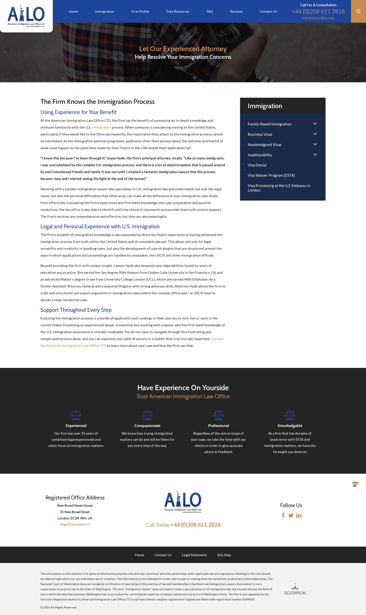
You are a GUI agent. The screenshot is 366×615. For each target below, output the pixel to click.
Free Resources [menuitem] (177, 11)
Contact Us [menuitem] (268, 11)
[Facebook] (283, 515)
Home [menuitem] (73, 11)
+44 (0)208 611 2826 (318, 11)
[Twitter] (291, 515)
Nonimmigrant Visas (265, 144)
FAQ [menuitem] (210, 11)
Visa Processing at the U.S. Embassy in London (279, 187)
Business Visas (260, 134)
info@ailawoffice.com (318, 18)
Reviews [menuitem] (236, 11)
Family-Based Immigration (270, 124)
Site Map (224, 555)
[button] (358, 11)
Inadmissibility (260, 155)
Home (139, 555)
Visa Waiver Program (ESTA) (271, 175)
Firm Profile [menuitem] (140, 11)
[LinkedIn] (299, 515)
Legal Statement (194, 555)
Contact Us (163, 555)
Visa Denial (257, 165)
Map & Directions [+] (75, 524)
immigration (101, 127)
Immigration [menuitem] (104, 11)
